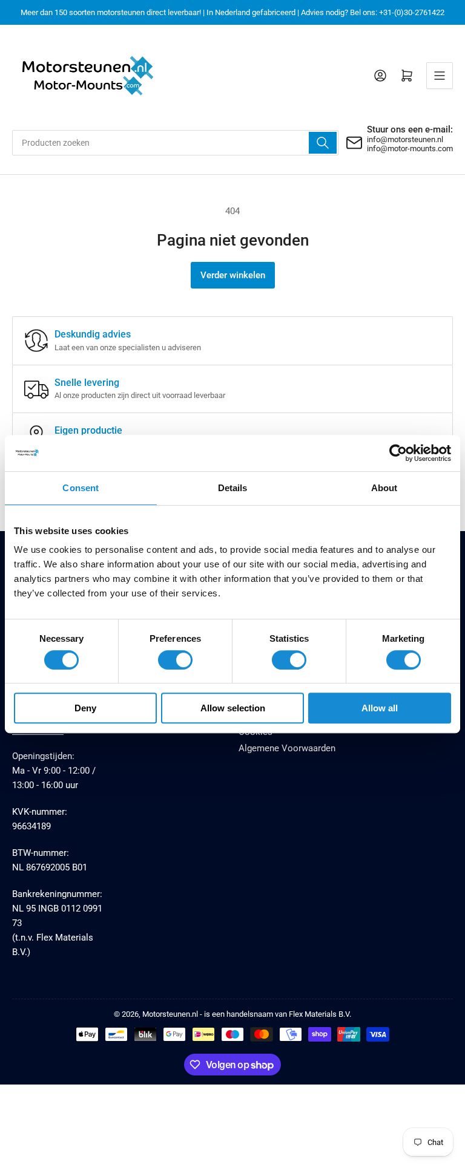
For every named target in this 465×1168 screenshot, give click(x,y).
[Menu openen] (439, 75)
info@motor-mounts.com (410, 148)
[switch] (175, 660)
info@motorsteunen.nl (405, 139)
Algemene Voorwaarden (287, 748)
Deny (85, 708)
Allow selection (232, 708)
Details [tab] (233, 488)
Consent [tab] (80, 488)
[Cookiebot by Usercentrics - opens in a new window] (398, 453)
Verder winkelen (232, 275)
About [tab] (384, 488)
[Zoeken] (322, 142)
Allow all (379, 708)
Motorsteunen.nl (170, 1014)
